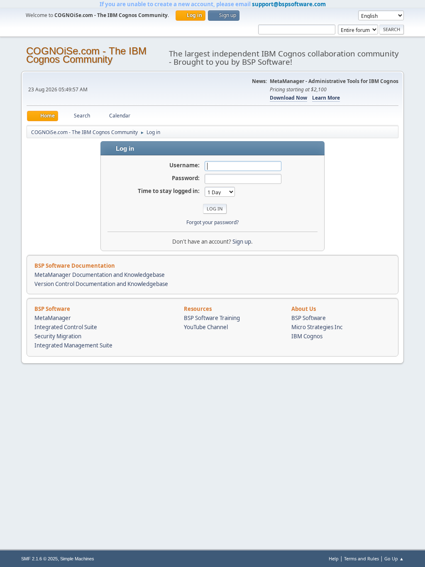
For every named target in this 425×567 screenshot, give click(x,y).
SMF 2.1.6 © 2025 (39, 558)
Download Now (288, 97)
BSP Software (308, 318)
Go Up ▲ (394, 558)
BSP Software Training (212, 318)
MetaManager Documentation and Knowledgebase (99, 275)
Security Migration (57, 336)
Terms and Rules (361, 558)
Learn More (326, 97)
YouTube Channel (206, 327)
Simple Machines (77, 558)
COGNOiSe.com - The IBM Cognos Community (86, 55)
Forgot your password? (212, 222)
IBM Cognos (306, 336)
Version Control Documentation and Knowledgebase (101, 284)
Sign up (241, 241)
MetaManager (52, 318)
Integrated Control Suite (65, 327)
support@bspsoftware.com (289, 4)
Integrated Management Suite (73, 345)
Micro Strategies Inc (316, 327)
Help (334, 558)
